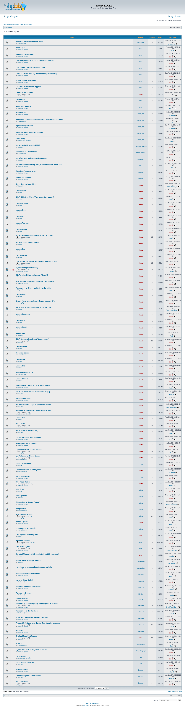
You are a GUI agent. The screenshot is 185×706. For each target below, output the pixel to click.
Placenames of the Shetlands (27, 611)
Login (7, 17)
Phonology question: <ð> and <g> (28, 587)
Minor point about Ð (23, 106)
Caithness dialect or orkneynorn (28, 470)
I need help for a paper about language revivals (34, 567)
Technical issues (22, 353)
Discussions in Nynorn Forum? (28, 502)
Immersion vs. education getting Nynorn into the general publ (39, 119)
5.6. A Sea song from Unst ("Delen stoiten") (32, 339)
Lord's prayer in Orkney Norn (27, 535)
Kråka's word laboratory (25, 514)
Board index (8, 27)
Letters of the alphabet (24, 92)
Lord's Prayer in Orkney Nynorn (28, 456)
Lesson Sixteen (22, 204)
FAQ (171, 17)
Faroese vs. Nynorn (23, 593)
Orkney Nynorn (22, 303)
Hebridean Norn (22, 681)
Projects (19, 643)
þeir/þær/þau (21, 509)
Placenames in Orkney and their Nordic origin (33, 288)
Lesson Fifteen (21, 346)
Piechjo (140, 594)
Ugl (140, 638)
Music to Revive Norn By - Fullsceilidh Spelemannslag (36, 74)
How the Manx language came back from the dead (35, 281)
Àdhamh (171, 394)
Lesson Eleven (21, 230)
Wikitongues (20, 48)
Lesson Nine (20, 294)
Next (180, 691)
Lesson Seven (21, 327)
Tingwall (19, 147)
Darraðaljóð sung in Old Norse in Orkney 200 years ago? (37, 554)
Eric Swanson (140, 152)
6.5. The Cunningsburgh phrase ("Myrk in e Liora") (35, 235)
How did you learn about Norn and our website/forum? (36, 261)
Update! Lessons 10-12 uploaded (28, 437)
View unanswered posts (11, 24)
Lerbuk (19, 192)
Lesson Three (21, 210)
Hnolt (171, 57)
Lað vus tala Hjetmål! (24, 140)
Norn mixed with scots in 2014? (28, 145)
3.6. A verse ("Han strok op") (27, 431)
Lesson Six (20, 217)
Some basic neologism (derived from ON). (32, 617)
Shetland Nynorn (22, 49)
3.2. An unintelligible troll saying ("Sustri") (32, 275)
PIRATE (140, 600)
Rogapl (171, 271)
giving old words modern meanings (29, 132)
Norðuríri (141, 587)
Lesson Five (20, 359)
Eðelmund (140, 159)
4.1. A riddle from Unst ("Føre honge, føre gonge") (35, 197)
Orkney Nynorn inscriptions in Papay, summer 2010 (36, 301)
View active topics (26, 24)
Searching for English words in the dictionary (33, 385)
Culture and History (23, 463)
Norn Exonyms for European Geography (31, 158)
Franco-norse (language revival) (28, 561)
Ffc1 (140, 165)
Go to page (171, 691)
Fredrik (140, 172)
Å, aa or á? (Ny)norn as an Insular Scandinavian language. (38, 623)
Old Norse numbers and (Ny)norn (28, 87)
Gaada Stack (21, 43)
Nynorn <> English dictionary (27, 268)
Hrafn (141, 445)
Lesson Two (20, 366)
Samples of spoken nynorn (26, 171)
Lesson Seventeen (23, 314)
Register (15, 17)
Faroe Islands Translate (25, 663)
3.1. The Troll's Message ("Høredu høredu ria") (33, 405)
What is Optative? (22, 522)
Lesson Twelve (21, 256)
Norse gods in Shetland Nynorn (28, 574)
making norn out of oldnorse (26, 444)
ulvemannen (141, 644)
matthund (141, 574)
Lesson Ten (20, 418)
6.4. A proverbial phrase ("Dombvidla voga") (33, 392)
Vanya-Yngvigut (171, 310)
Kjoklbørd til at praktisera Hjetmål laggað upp (33, 410)
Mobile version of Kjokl (24, 372)
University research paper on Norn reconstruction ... (36, 61)
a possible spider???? (24, 126)
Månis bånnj (20, 139)
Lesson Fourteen (22, 223)
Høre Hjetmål (21, 656)
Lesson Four (20, 320)
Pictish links (20, 333)
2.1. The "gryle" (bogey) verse (27, 243)
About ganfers (21, 496)
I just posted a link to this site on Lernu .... (31, 67)
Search (178, 17)
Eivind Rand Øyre (141, 146)
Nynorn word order (23, 476)
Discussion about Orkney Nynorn (28, 449)
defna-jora (140, 114)
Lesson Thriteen (22, 379)
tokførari (171, 50)
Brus (140, 49)
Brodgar (19, 199)
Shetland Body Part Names (26, 636)
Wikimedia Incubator (24, 398)
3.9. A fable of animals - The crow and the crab (33, 307)
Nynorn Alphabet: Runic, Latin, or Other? (31, 650)
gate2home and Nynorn (25, 54)
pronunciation (21, 113)
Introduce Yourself (23, 540)
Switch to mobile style (92, 703)
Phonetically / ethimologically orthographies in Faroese (37, 604)
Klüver (171, 109)
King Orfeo (20, 489)
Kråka (171, 200)
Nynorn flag (20, 423)
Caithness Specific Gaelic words (28, 676)
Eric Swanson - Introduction (26, 152)
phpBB (85, 705)
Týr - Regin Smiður (23, 482)
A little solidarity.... (23, 669)
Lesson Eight (21, 191)
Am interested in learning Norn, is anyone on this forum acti (38, 165)
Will (171, 141)
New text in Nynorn (23, 547)
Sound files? (20, 100)
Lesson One (20, 249)
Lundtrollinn (141, 561)
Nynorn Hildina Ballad (24, 580)
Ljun (140, 535)
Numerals (19, 630)
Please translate (22, 599)
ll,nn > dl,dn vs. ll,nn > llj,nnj (26, 184)
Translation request (23, 178)
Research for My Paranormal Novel (29, 41)
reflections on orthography (26, 528)
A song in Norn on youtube (26, 80)
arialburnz (140, 42)
